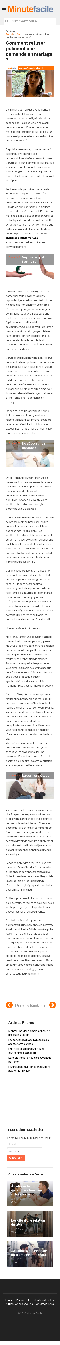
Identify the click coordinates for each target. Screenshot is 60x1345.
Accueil (9, 34)
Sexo (19, 34)
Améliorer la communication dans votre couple (27, 1190)
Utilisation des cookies (19, 1304)
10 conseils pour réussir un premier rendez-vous (29, 1253)
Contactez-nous (44, 1304)
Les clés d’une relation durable (28, 1222)
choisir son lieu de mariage (22, 237)
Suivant (38, 1006)
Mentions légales (43, 1300)
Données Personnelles (18, 1300)
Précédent (27, 1006)
